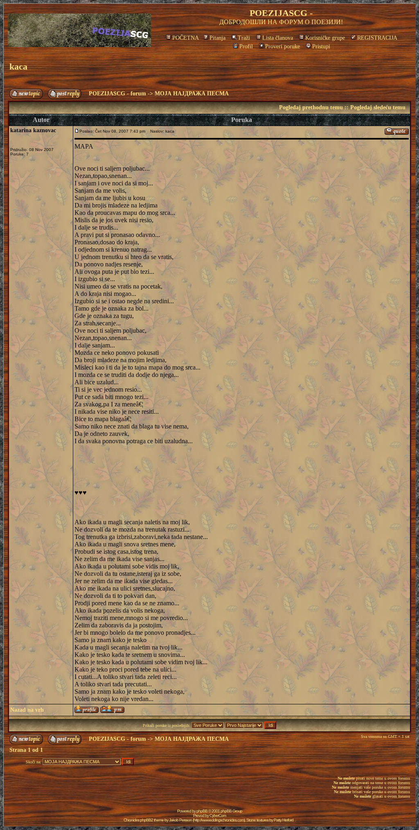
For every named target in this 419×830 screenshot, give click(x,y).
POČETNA (185, 38)
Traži (244, 38)
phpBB (201, 811)
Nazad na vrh (27, 710)
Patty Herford (283, 820)
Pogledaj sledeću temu (377, 107)
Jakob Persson (180, 820)
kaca (18, 66)
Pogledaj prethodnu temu (311, 107)
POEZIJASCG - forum (117, 93)
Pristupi (321, 46)
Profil (246, 46)
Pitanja (217, 38)
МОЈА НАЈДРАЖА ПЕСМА (192, 93)
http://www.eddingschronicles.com (219, 820)
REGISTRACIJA (377, 38)
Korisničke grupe (325, 38)
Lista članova (277, 38)
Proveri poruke (282, 46)
